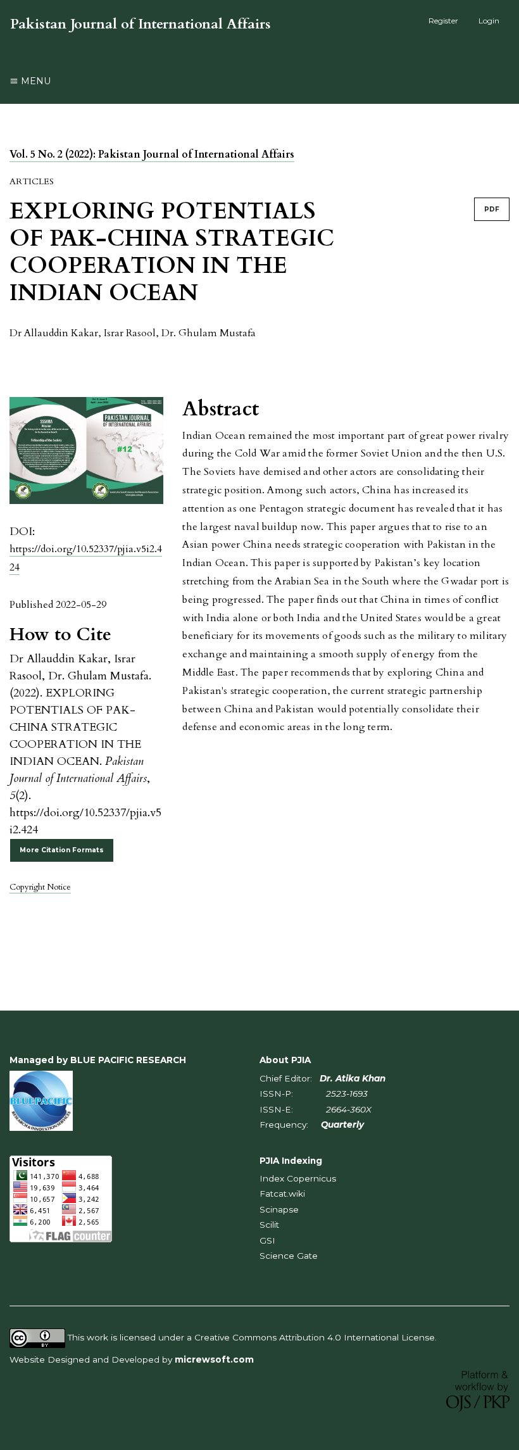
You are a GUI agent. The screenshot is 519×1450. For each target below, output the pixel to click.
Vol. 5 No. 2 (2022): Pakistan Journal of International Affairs (151, 154)
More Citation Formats (62, 850)
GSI (267, 1240)
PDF (491, 209)
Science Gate (289, 1256)
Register (443, 20)
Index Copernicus (298, 1178)
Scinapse (279, 1209)
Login (488, 20)
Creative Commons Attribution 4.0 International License (314, 1337)
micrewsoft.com (214, 1359)
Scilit (269, 1225)
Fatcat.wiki (282, 1193)
